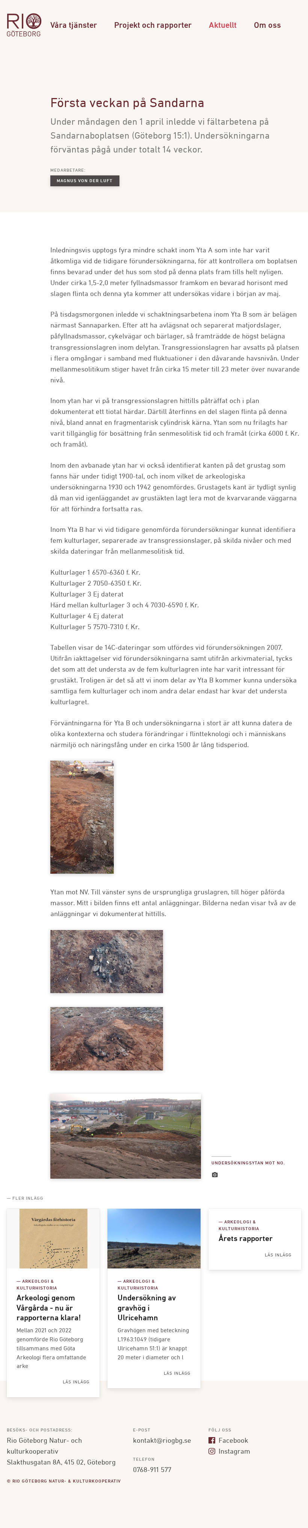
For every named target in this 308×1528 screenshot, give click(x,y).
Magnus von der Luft (85, 180)
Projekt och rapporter (153, 25)
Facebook (232, 1441)
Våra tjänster (73, 25)
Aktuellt (223, 25)
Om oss (267, 25)
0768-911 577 (152, 1470)
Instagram (233, 1452)
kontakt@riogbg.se (162, 1441)
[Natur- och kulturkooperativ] (24, 35)
